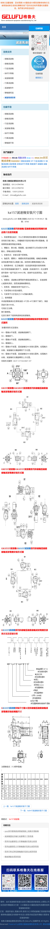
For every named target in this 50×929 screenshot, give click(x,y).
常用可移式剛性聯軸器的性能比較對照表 (21, 851)
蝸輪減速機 (9, 59)
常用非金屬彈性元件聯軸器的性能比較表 (21, 841)
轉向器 (29, 158)
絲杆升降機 (9, 73)
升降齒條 (5, 158)
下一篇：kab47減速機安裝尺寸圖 (33, 810)
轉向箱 (14, 158)
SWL (32, 158)
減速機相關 (9, 78)
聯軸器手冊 (9, 143)
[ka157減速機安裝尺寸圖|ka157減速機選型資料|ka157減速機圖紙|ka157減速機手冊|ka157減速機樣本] (18, 17)
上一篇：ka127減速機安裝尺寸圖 (16, 806)
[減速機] (25, 34)
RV (44, 161)
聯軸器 (37, 158)
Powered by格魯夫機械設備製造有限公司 (25, 924)
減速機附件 (9, 88)
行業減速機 (9, 83)
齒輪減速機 (9, 63)
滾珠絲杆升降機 (23, 164)
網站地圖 (46, 924)
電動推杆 (33, 164)
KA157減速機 (7, 229)
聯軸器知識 (9, 92)
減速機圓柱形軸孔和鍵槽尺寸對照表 (19, 836)
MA (10, 158)
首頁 (4, 27)
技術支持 (25, 203)
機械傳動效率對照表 (13, 856)
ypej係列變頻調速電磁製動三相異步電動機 (22, 831)
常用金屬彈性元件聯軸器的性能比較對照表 (22, 846)
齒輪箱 (40, 164)
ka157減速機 (14, 819)
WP (32, 161)
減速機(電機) (10, 128)
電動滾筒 (22, 157)
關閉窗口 (39, 77)
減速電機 (12, 164)
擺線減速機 (25, 161)
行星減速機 (9, 68)
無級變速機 (15, 161)
